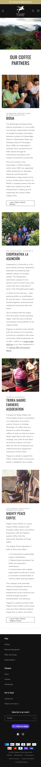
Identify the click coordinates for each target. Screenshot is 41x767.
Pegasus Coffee (19, 752)
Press (7, 674)
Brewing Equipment (12, 649)
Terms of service (14, 759)
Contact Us (9, 699)
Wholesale (9, 684)
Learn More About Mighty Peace (17, 620)
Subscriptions (10, 660)
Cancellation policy (21, 762)
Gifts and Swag (11, 655)
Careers (7, 679)
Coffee (7, 644)
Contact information (28, 759)
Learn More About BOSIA (17, 203)
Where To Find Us (12, 704)
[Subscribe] (33, 718)
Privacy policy (29, 755)
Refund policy (18, 755)
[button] (2, 10)
